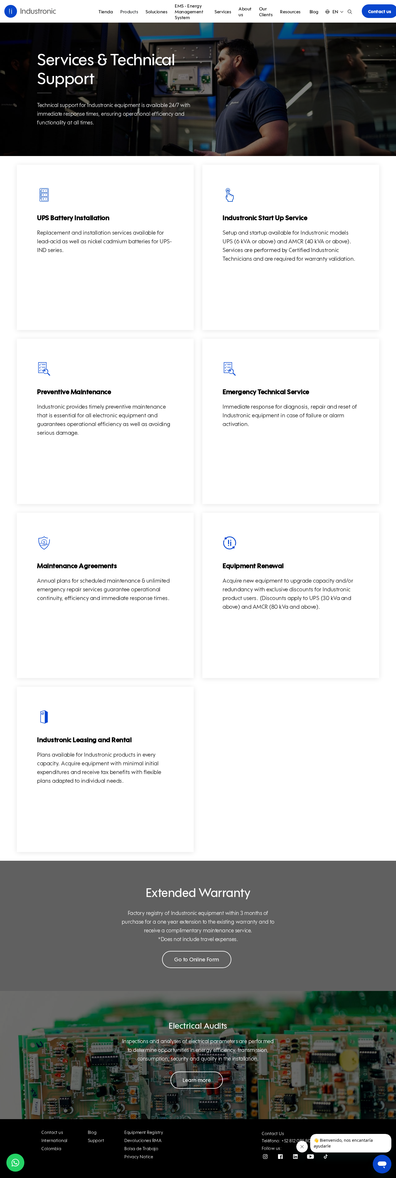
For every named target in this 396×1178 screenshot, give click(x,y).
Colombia (51, 1149)
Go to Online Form (196, 960)
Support (96, 1141)
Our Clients (266, 12)
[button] (334, 11)
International (54, 1141)
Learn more (197, 1080)
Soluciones (156, 12)
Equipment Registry (143, 1132)
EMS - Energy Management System (189, 12)
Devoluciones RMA (142, 1141)
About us (245, 12)
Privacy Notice (138, 1157)
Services (223, 12)
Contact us (52, 1132)
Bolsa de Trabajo (141, 1149)
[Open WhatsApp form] (15, 1163)
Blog (314, 12)
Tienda (106, 12)
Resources (290, 12)
